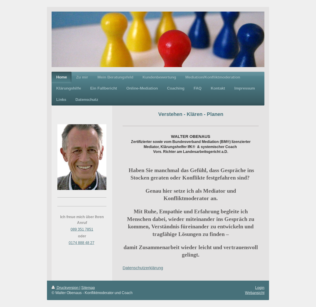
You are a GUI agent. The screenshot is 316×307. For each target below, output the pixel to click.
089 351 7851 (82, 229)
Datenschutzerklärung (143, 268)
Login (259, 288)
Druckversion (67, 288)
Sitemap (88, 288)
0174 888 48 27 (81, 243)
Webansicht (254, 293)
